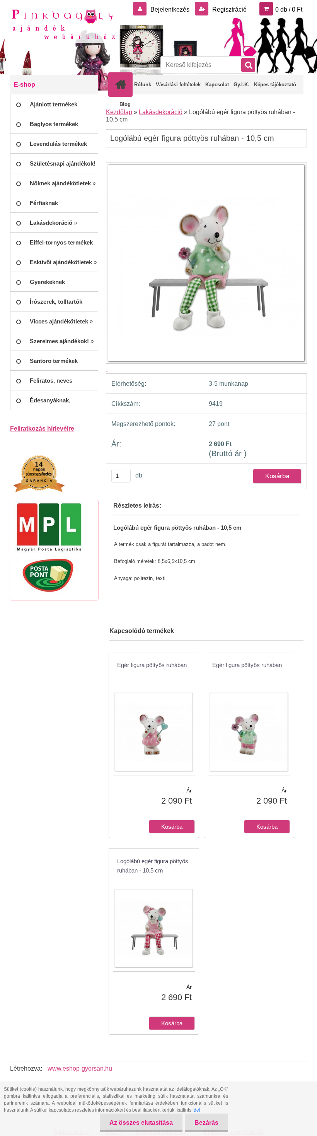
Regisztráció (229, 9)
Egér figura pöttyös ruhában (152, 665)
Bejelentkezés (170, 9)
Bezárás (206, 1122)
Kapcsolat (217, 84)
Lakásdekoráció (160, 112)
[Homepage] (122, 84)
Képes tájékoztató (275, 84)
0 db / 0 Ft (288, 9)
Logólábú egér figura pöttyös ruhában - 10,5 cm (152, 866)
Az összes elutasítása (141, 1122)
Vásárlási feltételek (178, 84)
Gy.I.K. (241, 84)
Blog (125, 104)
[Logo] (63, 23)
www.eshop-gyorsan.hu (80, 1068)
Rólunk (142, 84)
